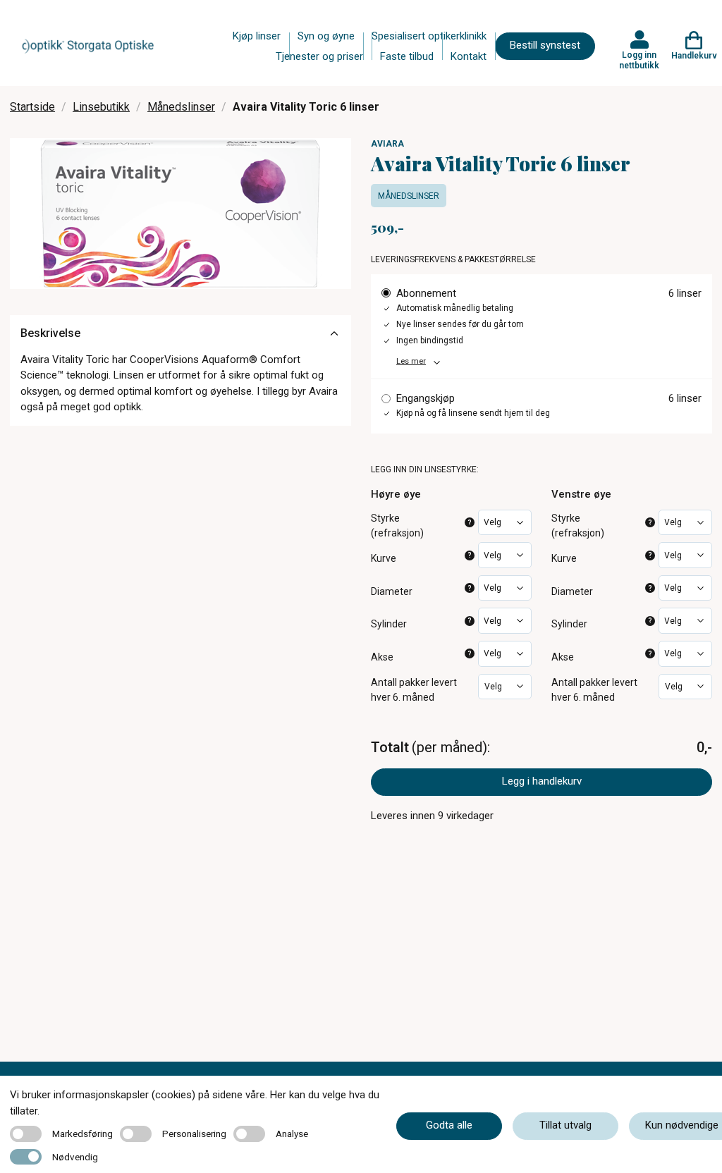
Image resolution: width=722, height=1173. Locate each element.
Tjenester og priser (319, 56)
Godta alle (449, 1125)
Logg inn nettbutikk (639, 60)
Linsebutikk (101, 106)
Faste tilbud (407, 56)
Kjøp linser (257, 36)
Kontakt (469, 56)
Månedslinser (181, 106)
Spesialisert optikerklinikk (429, 36)
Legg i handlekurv (542, 781)
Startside (32, 106)
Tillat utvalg (565, 1125)
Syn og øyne (326, 36)
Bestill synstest (545, 45)
